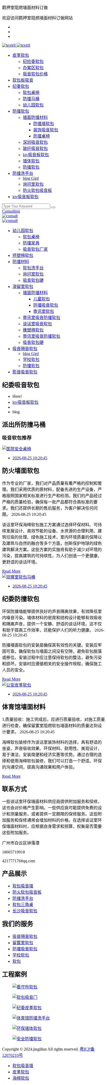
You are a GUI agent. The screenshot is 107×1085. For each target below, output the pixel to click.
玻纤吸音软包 (35, 148)
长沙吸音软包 (24, 911)
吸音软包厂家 (35, 249)
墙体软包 (31, 161)
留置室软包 (22, 943)
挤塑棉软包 (22, 255)
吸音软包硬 (33, 280)
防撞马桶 (31, 99)
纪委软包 (20, 86)
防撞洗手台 (22, 173)
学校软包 (31, 359)
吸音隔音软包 (24, 348)
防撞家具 (31, 243)
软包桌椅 (31, 92)
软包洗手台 (33, 268)
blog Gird (31, 178)
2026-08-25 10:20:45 (29, 458)
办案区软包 (33, 68)
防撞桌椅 (41, 136)
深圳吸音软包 (35, 142)
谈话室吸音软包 (37, 324)
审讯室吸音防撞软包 (41, 317)
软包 (16, 961)
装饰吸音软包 (45, 130)
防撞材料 (20, 261)
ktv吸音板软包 (36, 155)
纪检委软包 (33, 61)
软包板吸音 (22, 80)
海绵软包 (20, 1078)
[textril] (9, 45)
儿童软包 (41, 299)
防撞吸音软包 (45, 305)
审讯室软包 (43, 311)
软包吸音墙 (22, 886)
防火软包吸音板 (37, 190)
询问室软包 (33, 184)
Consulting (11, 211)
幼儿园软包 (33, 105)
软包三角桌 (22, 904)
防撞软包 (20, 111)
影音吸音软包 (24, 372)
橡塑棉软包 (33, 330)
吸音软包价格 (35, 74)
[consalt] (10, 216)
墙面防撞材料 (35, 117)
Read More (11, 571)
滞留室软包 (22, 286)
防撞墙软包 (43, 123)
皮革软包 (20, 55)
